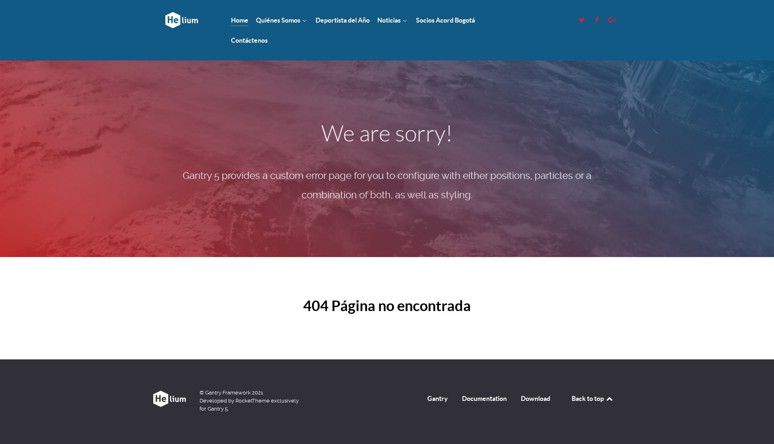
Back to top (588, 398)
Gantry (437, 398)
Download (535, 398)
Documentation (484, 398)
